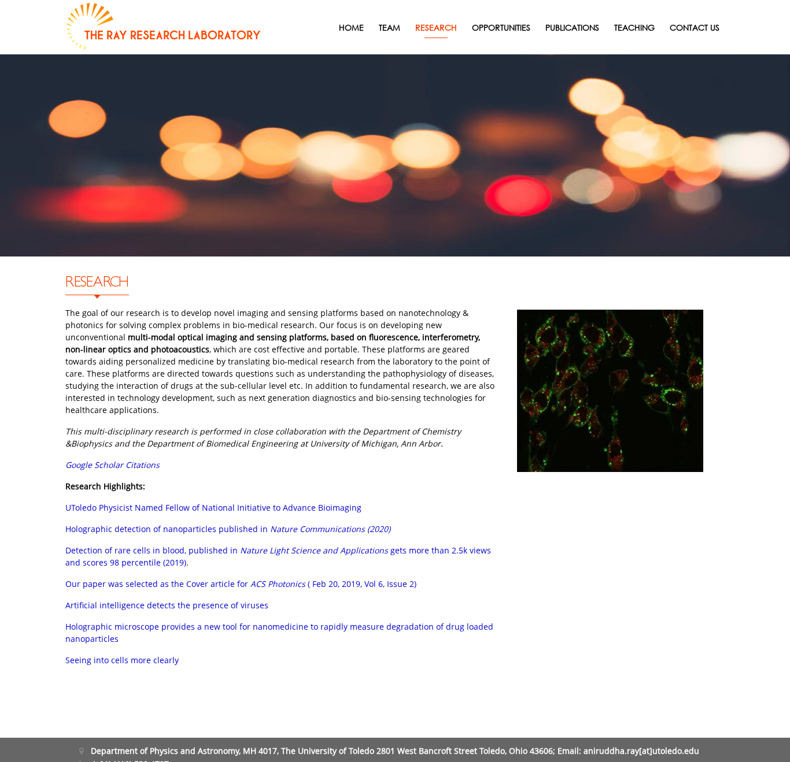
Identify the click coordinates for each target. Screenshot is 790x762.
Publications (572, 27)
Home (351, 27)
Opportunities (501, 27)
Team (389, 27)
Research (436, 27)
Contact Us (694, 27)
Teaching (634, 27)
